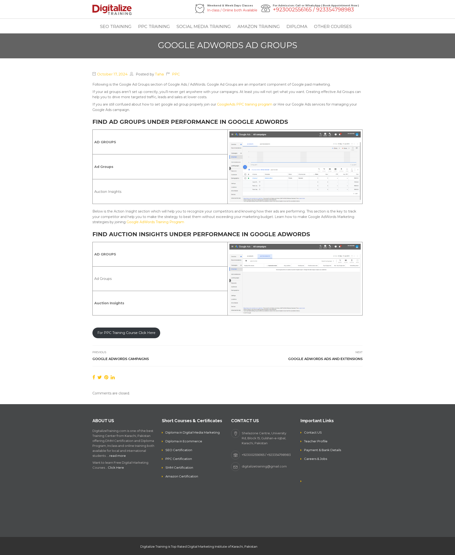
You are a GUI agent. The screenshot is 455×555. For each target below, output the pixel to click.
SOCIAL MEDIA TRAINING (204, 26)
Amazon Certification (181, 476)
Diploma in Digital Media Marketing (192, 432)
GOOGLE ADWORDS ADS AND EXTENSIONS (325, 359)
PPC (176, 74)
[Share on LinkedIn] (113, 377)
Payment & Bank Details (322, 450)
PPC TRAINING (154, 26)
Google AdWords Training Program (155, 222)
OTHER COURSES (333, 26)
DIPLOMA (297, 26)
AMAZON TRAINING (258, 26)
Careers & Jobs (315, 459)
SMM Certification (179, 467)
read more (117, 456)
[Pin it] (106, 377)
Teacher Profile (316, 441)
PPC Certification (178, 459)
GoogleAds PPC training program (244, 104)
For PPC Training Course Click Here (126, 333)
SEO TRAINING (116, 26)
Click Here (116, 467)
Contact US (313, 432)
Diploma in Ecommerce (183, 441)
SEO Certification (178, 450)
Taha (159, 74)
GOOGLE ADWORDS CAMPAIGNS (120, 359)
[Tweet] (99, 377)
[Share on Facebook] (93, 377)
